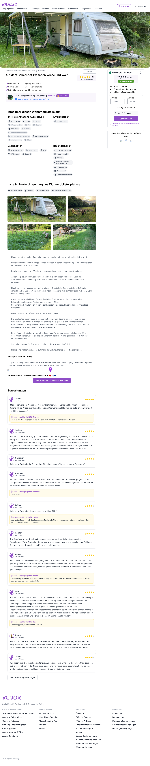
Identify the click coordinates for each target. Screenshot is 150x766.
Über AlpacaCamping (48, 717)
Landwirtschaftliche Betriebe (88, 725)
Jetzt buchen (126, 119)
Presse (42, 728)
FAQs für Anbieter (83, 721)
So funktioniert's (46, 713)
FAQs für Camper (83, 717)
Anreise (114, 98)
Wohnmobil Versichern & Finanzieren (18, 713)
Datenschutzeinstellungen (124, 721)
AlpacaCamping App (48, 721)
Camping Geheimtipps (12, 717)
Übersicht (80, 713)
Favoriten (98, 9)
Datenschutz (118, 717)
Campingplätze (8, 9)
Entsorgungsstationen (40, 9)
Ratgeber (85, 9)
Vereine (79, 732)
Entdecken (21, 9)
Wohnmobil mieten (84, 747)
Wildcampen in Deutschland (88, 739)
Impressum (117, 713)
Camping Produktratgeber (14, 725)
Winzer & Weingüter (84, 728)
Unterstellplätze (58, 9)
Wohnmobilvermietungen (87, 743)
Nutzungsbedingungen (122, 728)
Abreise (130, 98)
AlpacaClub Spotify (11, 736)
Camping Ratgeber (10, 721)
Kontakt (42, 725)
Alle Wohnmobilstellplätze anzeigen (52, 380)
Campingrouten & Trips (12, 732)
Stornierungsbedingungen (124, 725)
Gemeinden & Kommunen (87, 736)
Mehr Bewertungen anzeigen (22, 677)
